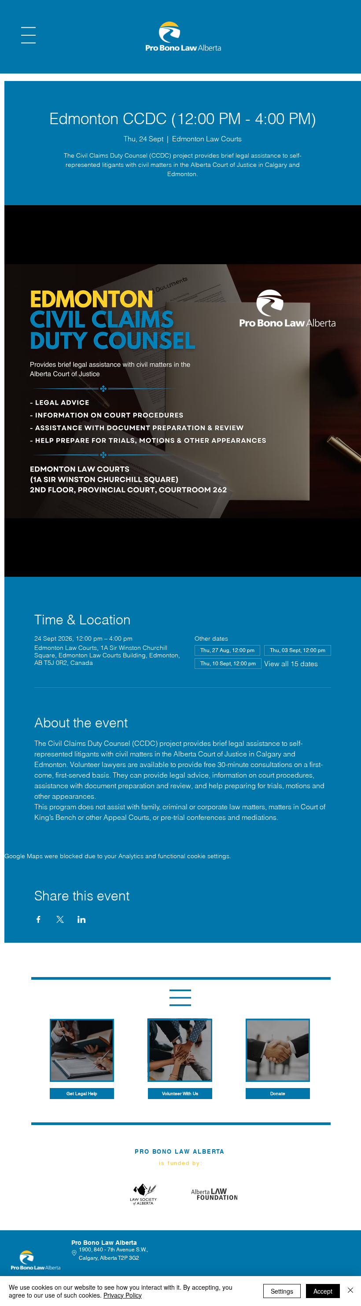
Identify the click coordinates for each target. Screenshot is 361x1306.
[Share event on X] (60, 919)
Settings (282, 1291)
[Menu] (28, 35)
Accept (322, 1291)
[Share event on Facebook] (38, 919)
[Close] (350, 1291)
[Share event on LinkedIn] (81, 919)
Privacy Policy (122, 1295)
